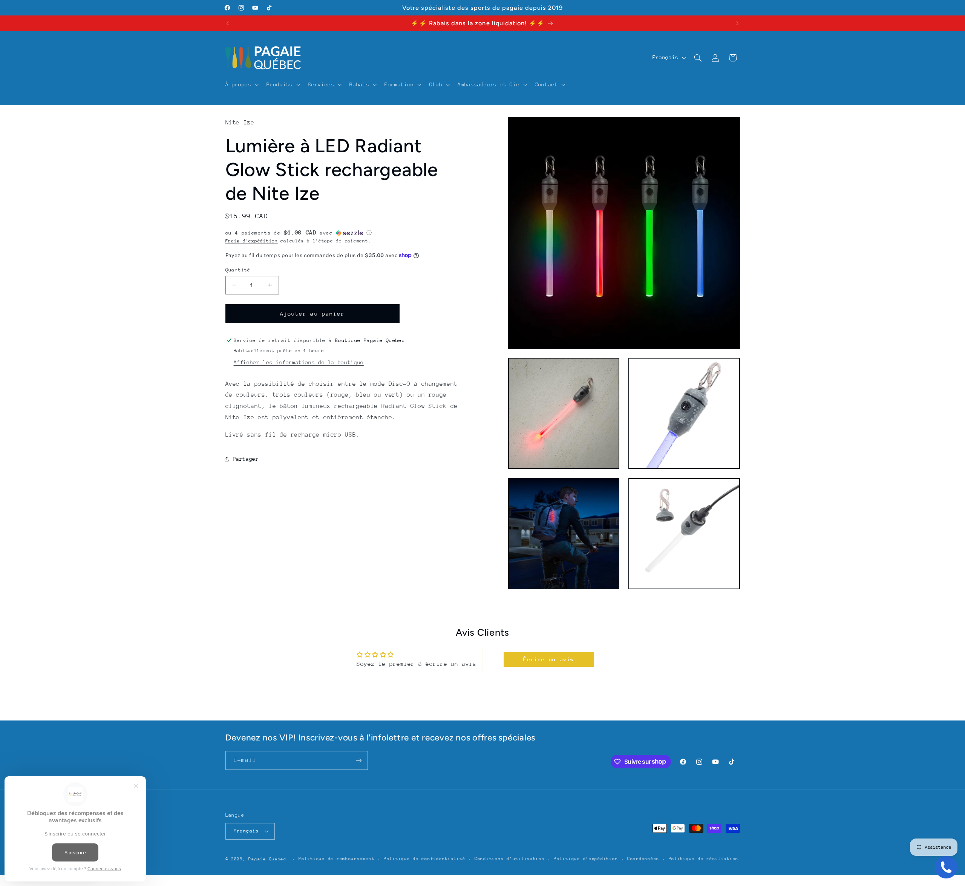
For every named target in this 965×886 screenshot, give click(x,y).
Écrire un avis (548, 659)
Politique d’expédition (586, 858)
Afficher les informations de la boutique (299, 362)
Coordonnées (643, 858)
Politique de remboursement (336, 858)
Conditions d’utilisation (510, 858)
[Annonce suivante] (737, 23)
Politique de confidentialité (425, 858)
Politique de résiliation (704, 858)
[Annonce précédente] (227, 23)
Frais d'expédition (251, 240)
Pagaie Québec (267, 859)
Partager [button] (246, 458)
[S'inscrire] (358, 760)
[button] (241, 84)
